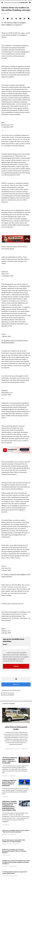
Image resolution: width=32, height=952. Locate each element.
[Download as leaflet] (24, 18)
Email (5, 644)
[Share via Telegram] (16, 18)
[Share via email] (20, 18)
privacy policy (12, 659)
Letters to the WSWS (7, 694)
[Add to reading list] (28, 18)
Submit (16, 666)
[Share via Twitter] (8, 18)
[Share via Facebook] (4, 18)
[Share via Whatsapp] (12, 18)
